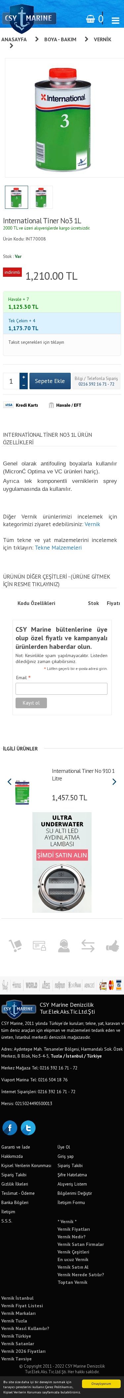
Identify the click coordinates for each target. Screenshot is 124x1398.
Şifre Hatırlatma (72, 1175)
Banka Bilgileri (14, 1202)
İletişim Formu (71, 1202)
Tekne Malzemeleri (58, 547)
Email (23, 678)
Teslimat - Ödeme (18, 1193)
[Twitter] (28, 1127)
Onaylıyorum (101, 1384)
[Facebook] (9, 1127)
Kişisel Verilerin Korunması (26, 1165)
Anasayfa (14, 39)
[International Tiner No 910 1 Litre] (22, 790)
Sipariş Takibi (13, 1175)
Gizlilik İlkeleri (14, 1184)
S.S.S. (6, 1221)
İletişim (8, 1212)
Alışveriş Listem (72, 1184)
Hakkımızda (12, 1156)
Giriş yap (66, 1156)
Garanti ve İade (15, 1147)
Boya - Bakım (60, 39)
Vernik (92, 524)
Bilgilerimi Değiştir (75, 1193)
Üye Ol (64, 1147)
